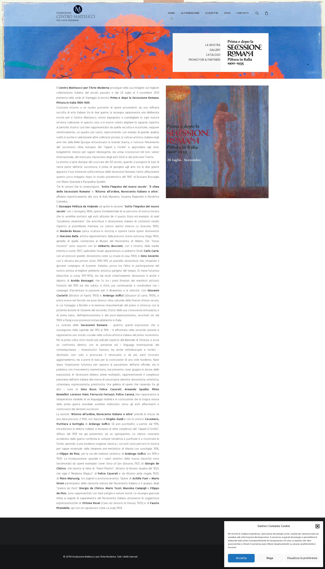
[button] (317, 526)
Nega (270, 558)
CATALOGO (213, 55)
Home (171, 13)
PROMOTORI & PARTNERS (204, 60)
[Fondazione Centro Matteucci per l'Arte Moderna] (75, 13)
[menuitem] (171, 13)
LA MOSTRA (212, 45)
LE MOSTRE (211, 13)
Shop (227, 13)
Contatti (242, 13)
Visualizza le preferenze (302, 558)
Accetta (241, 558)
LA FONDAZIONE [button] (190, 13)
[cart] (266, 13)
